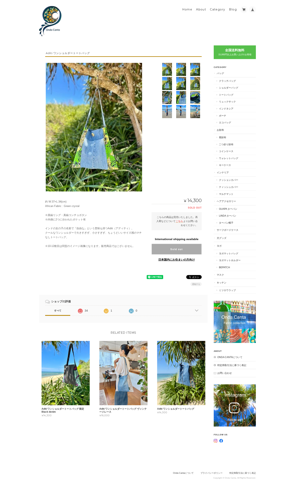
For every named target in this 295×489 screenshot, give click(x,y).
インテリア (223, 172)
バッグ (220, 73)
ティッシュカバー (228, 187)
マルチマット (226, 194)
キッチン (221, 282)
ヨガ (219, 245)
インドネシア (226, 108)
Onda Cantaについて (229, 357)
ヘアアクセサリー (226, 201)
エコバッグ (225, 122)
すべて (57, 310)
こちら (179, 221)
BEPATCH (224, 267)
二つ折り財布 (226, 144)
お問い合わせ (224, 373)
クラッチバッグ (227, 81)
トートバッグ (226, 94)
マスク (220, 274)
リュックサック (227, 101)
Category (217, 9)
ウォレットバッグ (228, 158)
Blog (233, 9)
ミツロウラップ (227, 290)
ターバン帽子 (226, 222)
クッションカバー (228, 180)
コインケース (226, 151)
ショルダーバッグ (228, 87)
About (201, 9)
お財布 (220, 130)
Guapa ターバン (228, 209)
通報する (196, 284)
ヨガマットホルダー (230, 260)
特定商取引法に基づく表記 (231, 365)
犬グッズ (221, 238)
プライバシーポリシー (211, 473)
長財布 (222, 137)
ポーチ (222, 115)
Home (187, 9)
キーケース (225, 165)
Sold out (176, 249)
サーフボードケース (227, 230)
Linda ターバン (227, 215)
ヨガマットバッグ (228, 253)
